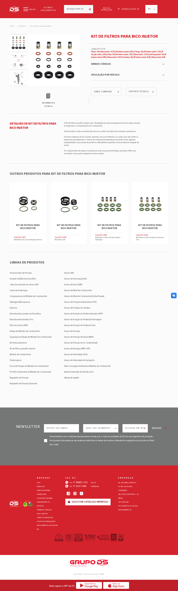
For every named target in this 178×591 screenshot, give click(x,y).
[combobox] (151, 9)
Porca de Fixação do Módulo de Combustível (29, 366)
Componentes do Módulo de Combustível (28, 296)
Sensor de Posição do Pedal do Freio (80, 325)
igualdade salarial (45, 498)
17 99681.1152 (78, 482)
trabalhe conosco (44, 510)
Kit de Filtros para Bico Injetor (41, 26)
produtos (41, 486)
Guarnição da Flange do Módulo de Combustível (30, 337)
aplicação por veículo (105, 75)
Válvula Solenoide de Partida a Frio (79, 372)
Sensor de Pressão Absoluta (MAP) (79, 337)
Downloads (129, 9)
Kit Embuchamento (18, 343)
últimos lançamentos (48, 9)
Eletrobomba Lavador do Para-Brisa (25, 314)
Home (12, 26)
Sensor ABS (69, 273)
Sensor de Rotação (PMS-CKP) (77, 349)
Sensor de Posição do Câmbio (77, 308)
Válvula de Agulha (71, 378)
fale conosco (42, 514)
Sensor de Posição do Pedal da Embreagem (83, 320)
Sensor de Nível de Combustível (78, 291)
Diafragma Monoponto (20, 302)
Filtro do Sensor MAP (19, 325)
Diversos (13, 308)
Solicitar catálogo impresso (89, 502)
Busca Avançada (107, 9)
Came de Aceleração (19, 291)
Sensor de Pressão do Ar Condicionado (81, 343)
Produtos (22, 26)
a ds (38, 483)
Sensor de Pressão (72, 331)
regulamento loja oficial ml (47, 527)
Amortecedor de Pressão (21, 273)
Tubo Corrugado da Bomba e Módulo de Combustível (87, 366)
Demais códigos (101, 64)
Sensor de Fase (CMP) (73, 285)
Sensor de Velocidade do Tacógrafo (79, 360)
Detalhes (28, 213)
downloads (41, 494)
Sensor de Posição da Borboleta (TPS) (80, 302)
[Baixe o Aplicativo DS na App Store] (116, 585)
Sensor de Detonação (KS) (75, 279)
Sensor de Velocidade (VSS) (76, 355)
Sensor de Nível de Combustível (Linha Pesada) (84, 296)
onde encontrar (43, 490)
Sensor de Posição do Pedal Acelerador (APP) (83, 314)
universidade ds (43, 502)
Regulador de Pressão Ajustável (23, 384)
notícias (40, 506)
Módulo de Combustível (20, 355)
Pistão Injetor (16, 360)
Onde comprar (103, 92)
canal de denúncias (45, 518)
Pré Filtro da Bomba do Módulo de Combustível (30, 372)
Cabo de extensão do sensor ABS (24, 285)
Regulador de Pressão (19, 378)
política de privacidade (46, 521)
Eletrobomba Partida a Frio (21, 320)
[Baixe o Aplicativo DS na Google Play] (89, 585)
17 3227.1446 (77, 486)
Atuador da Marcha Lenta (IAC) (23, 279)
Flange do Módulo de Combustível (25, 331)
